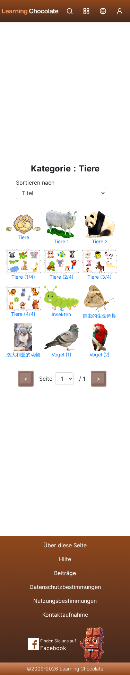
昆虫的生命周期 (99, 316)
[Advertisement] (65, 91)
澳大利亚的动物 (23, 354)
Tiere (23, 237)
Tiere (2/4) (61, 277)
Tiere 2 (99, 241)
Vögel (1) (61, 354)
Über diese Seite (65, 545)
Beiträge (65, 572)
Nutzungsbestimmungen (65, 600)
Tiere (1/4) (23, 277)
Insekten (61, 314)
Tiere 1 (61, 241)
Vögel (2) (99, 354)
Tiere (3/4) (99, 277)
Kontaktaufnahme (65, 614)
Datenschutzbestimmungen (65, 586)
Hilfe (65, 559)
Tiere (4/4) (23, 314)
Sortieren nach (35, 182)
